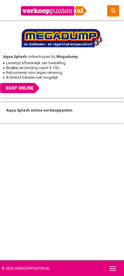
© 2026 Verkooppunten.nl (26, 268)
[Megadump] (62, 38)
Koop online (20, 88)
